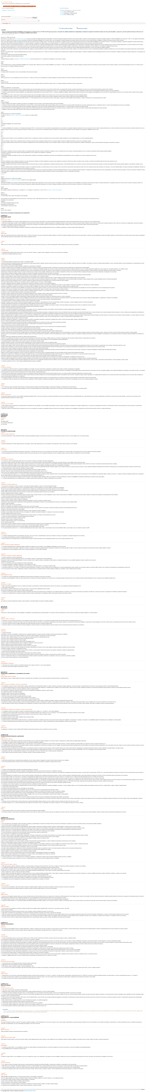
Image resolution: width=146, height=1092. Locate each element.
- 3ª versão (62, 11)
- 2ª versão (62, 13)
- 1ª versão (62, 14)
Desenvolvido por (30, 1090)
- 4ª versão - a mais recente (65, 10)
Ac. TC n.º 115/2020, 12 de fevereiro (10, 1010)
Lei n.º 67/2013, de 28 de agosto (20, 38)
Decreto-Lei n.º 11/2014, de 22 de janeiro (17, 115)
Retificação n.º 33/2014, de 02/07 (8, 10)
